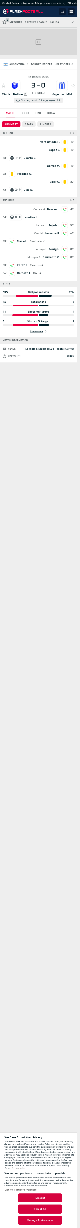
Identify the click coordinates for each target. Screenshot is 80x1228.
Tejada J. (54, 225)
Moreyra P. (34, 257)
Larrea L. (41, 225)
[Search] (62, 11)
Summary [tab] (11, 124)
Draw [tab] (51, 113)
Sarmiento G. (51, 257)
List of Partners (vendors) (20, 1189)
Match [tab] (10, 113)
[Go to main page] (23, 11)
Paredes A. (37, 265)
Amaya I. (41, 249)
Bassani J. (53, 209)
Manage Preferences (40, 1220)
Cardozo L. (24, 273)
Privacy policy (19, 1168)
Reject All (40, 1208)
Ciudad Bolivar (12, 94)
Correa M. (39, 209)
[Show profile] (14, 85)
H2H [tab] (38, 113)
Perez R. (22, 265)
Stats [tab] (29, 124)
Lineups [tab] (45, 124)
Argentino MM (62, 94)
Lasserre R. (52, 233)
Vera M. (38, 233)
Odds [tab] (25, 113)
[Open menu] (71, 11)
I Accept (40, 1197)
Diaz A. (37, 273)
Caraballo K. (37, 241)
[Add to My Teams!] (3, 85)
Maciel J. (22, 241)
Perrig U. (54, 249)
